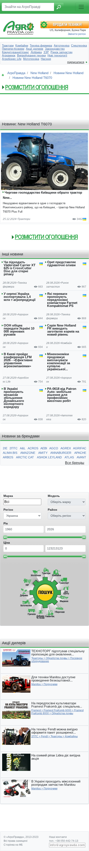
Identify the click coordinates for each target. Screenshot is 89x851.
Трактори (24, 219)
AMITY (43, 452)
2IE (5, 448)
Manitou (36, 684)
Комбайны (71, 736)
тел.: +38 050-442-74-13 (63, 840)
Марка (8, 496)
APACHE (80, 452)
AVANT (81, 457)
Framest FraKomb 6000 (57, 710)
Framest (36, 710)
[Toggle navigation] (81, 7)
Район (52, 509)
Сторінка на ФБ (13, 844)
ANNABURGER (60, 452)
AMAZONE (27, 452)
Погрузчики (50, 684)
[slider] (5, 537)
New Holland (39, 73)
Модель (54, 496)
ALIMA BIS (10, 452)
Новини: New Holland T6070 (27, 124)
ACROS (33, 448)
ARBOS (8, 457)
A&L (22, 448)
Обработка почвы (56, 658)
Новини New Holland (68, 73)
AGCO (53, 448)
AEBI (43, 448)
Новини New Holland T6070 (32, 77)
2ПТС (13, 448)
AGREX (65, 448)
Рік (5, 523)
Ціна (6, 542)
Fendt (44, 736)
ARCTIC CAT (25, 457)
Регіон (8, 509)
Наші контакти (58, 837)
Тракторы (37, 658)
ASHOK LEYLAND (49, 457)
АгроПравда (16, 73)
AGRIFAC (79, 448)
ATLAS (69, 457)
